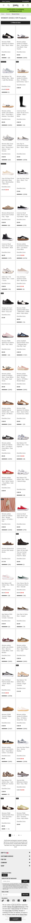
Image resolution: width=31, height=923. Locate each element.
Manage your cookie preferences (15, 907)
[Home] (15, 5)
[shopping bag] (28, 5)
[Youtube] (25, 900)
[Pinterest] (9, 900)
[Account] (23, 5)
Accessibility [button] (25, 1)
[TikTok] (4, 900)
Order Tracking (6, 1)
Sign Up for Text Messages (9, 878)
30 (18, 835)
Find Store (25, 894)
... (16, 835)
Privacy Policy (10, 887)
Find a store (5, 891)
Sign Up (5, 875)
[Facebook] (20, 900)
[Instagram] (14, 900)
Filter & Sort (16, 22)
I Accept (16, 919)
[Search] (8, 5)
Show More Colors (6, 51)
